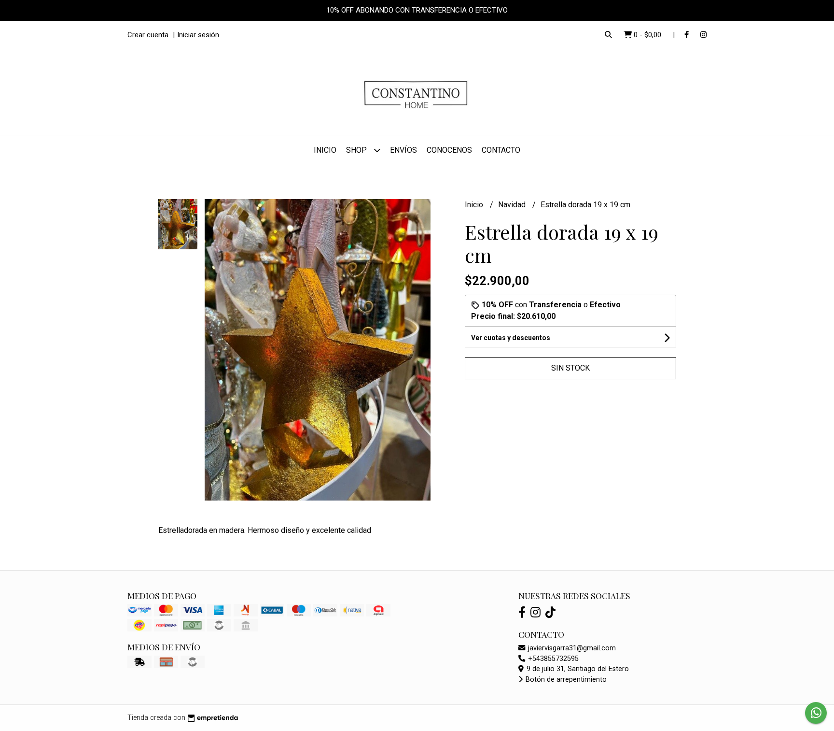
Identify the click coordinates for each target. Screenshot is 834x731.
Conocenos (449, 150)
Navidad (513, 204)
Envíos (403, 150)
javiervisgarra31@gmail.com (571, 648)
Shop (357, 150)
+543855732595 (552, 659)
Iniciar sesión (198, 34)
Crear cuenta (147, 34)
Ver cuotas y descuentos (510, 338)
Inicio (325, 150)
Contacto (501, 150)
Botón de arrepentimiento (565, 679)
